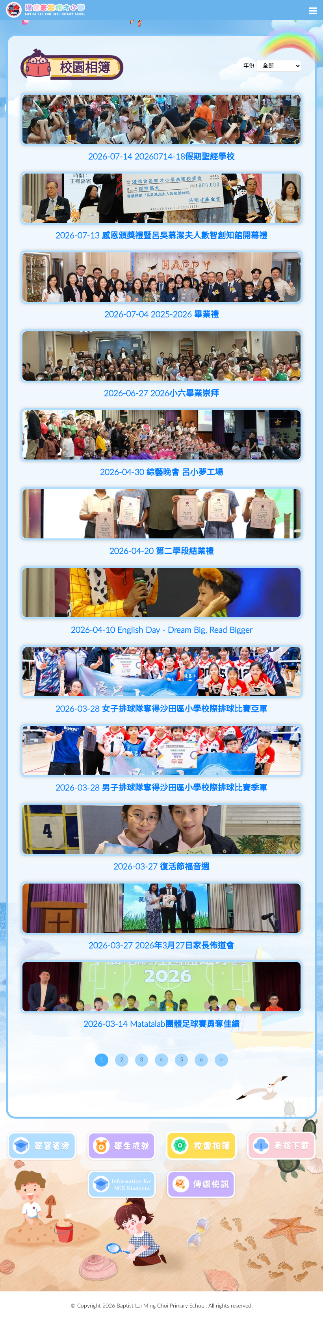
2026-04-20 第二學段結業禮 (162, 551)
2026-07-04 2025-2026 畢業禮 (161, 314)
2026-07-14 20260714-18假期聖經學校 (161, 157)
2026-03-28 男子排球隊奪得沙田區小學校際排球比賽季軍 (161, 788)
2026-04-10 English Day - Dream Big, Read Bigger (161, 630)
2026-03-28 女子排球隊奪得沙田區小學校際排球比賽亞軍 (161, 709)
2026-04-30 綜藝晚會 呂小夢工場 (161, 472)
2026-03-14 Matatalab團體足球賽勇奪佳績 (162, 1024)
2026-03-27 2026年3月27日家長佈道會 (161, 946)
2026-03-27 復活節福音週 (161, 867)
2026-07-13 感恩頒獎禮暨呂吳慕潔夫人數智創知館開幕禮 (161, 236)
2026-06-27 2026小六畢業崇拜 (161, 393)
